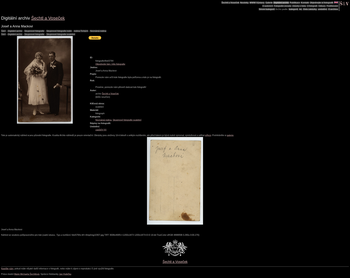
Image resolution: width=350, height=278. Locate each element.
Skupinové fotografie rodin (59, 31)
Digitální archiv (281, 3)
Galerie (269, 3)
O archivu (333, 9)
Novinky (244, 3)
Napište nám (7, 268)
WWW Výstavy (257, 3)
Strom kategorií (267, 9)
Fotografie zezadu (282, 6)
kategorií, (293, 9)
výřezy (208, 135)
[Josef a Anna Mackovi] (45, 80)
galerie (230, 135)
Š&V (3, 31)
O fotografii (312, 6)
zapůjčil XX (101, 130)
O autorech (267, 6)
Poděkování (332, 6)
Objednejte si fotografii (321, 3)
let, (300, 9)
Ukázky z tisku (299, 6)
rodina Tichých (81, 31)
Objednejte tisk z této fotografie (110, 64)
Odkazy (322, 6)
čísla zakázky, (310, 9)
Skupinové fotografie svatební (60, 34)
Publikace (295, 3)
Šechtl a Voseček (230, 3)
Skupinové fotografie (34, 31)
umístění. (322, 9)
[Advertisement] (138, 47)
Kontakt (305, 3)
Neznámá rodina (98, 31)
